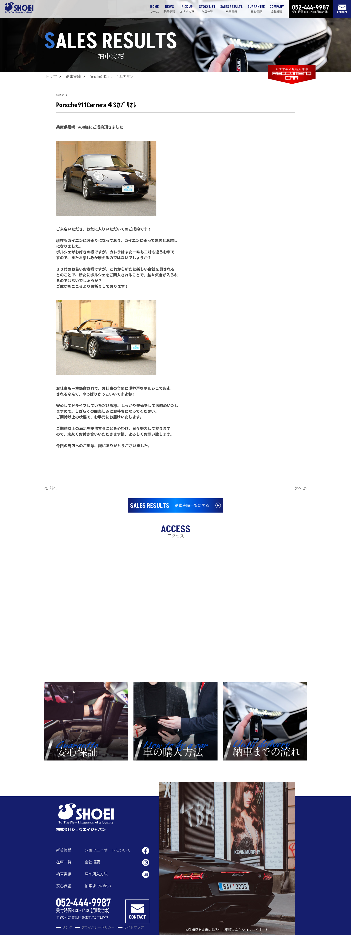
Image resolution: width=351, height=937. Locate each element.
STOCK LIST (207, 9)
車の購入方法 (96, 874)
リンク (67, 927)
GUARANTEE (256, 9)
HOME (154, 9)
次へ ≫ (300, 488)
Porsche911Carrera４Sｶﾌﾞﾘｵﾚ (111, 76)
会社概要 (92, 862)
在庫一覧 (63, 862)
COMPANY (277, 9)
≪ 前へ (50, 488)
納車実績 (73, 76)
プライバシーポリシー (98, 927)
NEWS (169, 9)
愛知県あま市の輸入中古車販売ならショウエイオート (228, 930)
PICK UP (187, 9)
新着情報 (63, 850)
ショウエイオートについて (108, 850)
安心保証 (63, 886)
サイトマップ (134, 927)
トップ (51, 76)
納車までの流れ (98, 886)
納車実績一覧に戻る (169, 506)
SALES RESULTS (231, 9)
